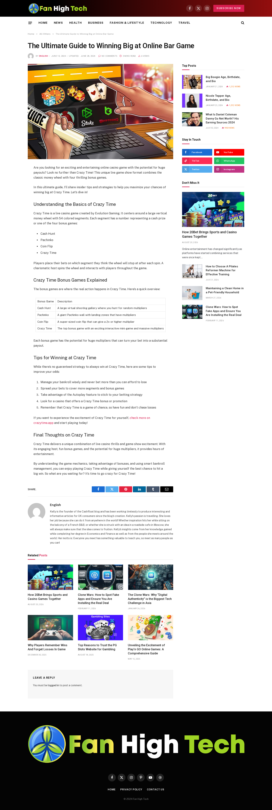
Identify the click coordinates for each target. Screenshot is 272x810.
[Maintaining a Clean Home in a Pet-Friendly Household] (192, 293)
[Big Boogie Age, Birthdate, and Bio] (192, 82)
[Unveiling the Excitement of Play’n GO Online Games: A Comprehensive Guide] (150, 627)
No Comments (109, 56)
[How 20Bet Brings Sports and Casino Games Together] (50, 577)
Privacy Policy (131, 789)
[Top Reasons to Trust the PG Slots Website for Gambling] (100, 627)
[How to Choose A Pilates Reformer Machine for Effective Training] (192, 271)
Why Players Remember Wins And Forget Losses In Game (47, 647)
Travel (184, 22)
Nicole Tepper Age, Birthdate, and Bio (218, 97)
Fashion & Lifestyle (127, 22)
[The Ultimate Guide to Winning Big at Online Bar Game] (100, 111)
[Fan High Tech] (58, 8)
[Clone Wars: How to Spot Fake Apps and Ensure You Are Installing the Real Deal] (100, 577)
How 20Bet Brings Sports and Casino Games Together (48, 597)
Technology (161, 22)
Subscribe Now (228, 8)
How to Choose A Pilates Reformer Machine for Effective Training (222, 270)
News (58, 22)
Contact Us (155, 789)
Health (75, 22)
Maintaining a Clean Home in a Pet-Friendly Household (225, 290)
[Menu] (30, 23)
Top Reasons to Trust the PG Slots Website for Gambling (97, 647)
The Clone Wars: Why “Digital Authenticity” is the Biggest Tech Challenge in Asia (150, 599)
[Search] (242, 23)
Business (95, 22)
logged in (53, 685)
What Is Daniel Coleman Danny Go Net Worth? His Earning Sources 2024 (222, 118)
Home (43, 22)
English (43, 56)
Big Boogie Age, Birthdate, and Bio (223, 79)
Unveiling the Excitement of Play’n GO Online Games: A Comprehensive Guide (146, 649)
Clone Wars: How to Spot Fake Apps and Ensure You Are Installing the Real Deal (98, 599)
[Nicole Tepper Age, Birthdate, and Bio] (192, 101)
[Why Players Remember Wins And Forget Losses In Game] (50, 627)
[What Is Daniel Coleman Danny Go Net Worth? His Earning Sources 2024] (192, 119)
